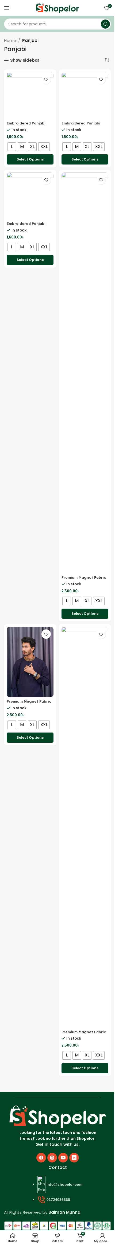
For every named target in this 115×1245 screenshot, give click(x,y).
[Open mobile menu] (6, 8)
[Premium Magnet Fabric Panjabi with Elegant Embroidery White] (85, 827)
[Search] (105, 24)
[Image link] (57, 1116)
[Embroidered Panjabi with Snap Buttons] (30, 95)
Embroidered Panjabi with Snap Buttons (26, 125)
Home (10, 40)
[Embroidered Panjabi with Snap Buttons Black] (30, 196)
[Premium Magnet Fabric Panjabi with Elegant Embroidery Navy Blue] (30, 662)
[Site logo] (57, 7)
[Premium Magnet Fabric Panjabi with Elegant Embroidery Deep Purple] (85, 373)
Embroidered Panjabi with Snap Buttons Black (29, 226)
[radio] (12, 147)
